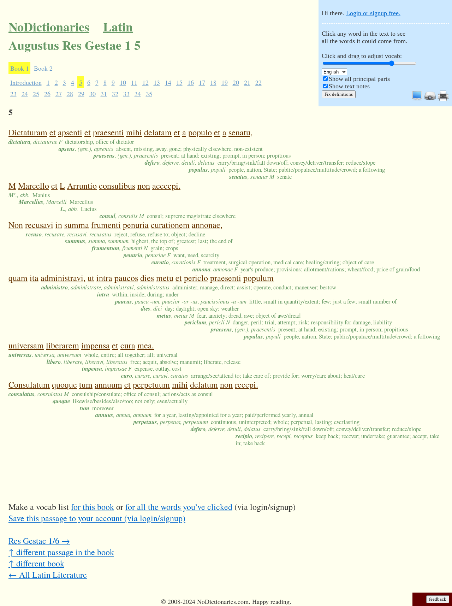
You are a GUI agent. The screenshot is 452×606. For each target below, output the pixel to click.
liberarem (62, 345)
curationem (170, 224)
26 (47, 93)
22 (258, 82)
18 (213, 82)
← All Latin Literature (47, 574)
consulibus (117, 185)
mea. (145, 345)
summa (76, 224)
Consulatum (29, 384)
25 (36, 93)
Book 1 (19, 68)
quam (18, 277)
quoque (64, 384)
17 (202, 82)
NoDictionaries (48, 26)
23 (13, 93)
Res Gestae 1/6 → (39, 540)
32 (115, 93)
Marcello (33, 185)
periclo (196, 277)
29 (81, 93)
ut (91, 277)
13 (157, 82)
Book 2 (43, 68)
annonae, (207, 224)
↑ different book (36, 563)
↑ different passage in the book (61, 552)
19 (224, 82)
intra (104, 277)
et (52, 132)
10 (123, 82)
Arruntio (82, 185)
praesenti (108, 132)
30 (92, 93)
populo (200, 132)
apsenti (70, 132)
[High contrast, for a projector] (430, 99)
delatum (204, 384)
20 (236, 82)
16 (191, 82)
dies (147, 277)
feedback (437, 599)
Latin (118, 26)
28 (70, 93)
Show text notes (349, 86)
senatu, (240, 132)
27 (58, 93)
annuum (108, 384)
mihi (134, 132)
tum (86, 384)
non (143, 185)
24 (25, 93)
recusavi (39, 224)
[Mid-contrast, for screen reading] (417, 99)
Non (15, 224)
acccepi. (166, 185)
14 (168, 82)
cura (127, 345)
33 (126, 93)
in (58, 224)
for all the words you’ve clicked (178, 506)
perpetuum (151, 384)
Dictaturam (27, 132)
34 (138, 93)
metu (164, 277)
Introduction (26, 82)
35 (149, 93)
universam (26, 345)
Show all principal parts (359, 78)
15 (179, 82)
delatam (158, 132)
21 (247, 82)
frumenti (106, 224)
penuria (136, 224)
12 (145, 82)
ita (34, 277)
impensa (95, 345)
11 (134, 82)
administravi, (63, 277)
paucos (126, 277)
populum (258, 277)
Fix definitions (339, 94)
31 (104, 93)
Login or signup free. (373, 13)
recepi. (246, 384)
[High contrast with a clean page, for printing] (443, 99)
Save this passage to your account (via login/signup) (96, 518)
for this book (92, 506)
